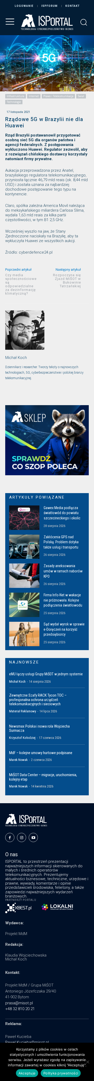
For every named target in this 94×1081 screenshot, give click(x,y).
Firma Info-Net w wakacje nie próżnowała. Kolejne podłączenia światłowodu (63, 600)
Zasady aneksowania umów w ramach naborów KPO (63, 571)
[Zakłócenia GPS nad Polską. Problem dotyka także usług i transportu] (24, 547)
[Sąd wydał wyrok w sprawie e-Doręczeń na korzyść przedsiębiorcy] (24, 634)
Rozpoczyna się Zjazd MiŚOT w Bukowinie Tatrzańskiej (67, 280)
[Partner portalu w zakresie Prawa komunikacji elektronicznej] (57, 907)
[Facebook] (9, 837)
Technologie (14, 102)
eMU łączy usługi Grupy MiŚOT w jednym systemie (46, 674)
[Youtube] (33, 837)
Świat (81, 96)
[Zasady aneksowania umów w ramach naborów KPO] (24, 575)
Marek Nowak (18, 760)
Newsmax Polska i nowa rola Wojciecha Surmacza (39, 728)
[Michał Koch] (24, 330)
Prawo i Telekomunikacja (58, 96)
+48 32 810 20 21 (20, 1008)
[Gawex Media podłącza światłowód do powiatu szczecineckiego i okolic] (24, 517)
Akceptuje (27, 1073)
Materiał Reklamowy (22, 711)
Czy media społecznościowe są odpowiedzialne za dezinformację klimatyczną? (21, 284)
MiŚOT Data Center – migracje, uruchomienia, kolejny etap (43, 777)
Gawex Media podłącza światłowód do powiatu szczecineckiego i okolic (62, 513)
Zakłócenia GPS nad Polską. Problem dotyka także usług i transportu (61, 542)
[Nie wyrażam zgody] (87, 1061)
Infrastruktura (15, 96)
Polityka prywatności (60, 1073)
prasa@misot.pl (19, 1003)
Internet (34, 96)
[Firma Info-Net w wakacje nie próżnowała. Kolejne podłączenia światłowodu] (24, 605)
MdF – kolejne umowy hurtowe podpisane (40, 752)
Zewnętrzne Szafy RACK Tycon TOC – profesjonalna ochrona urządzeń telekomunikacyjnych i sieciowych (38, 699)
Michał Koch (16, 357)
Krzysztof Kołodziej (22, 738)
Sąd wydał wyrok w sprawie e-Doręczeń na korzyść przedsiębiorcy (64, 629)
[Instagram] (21, 837)
